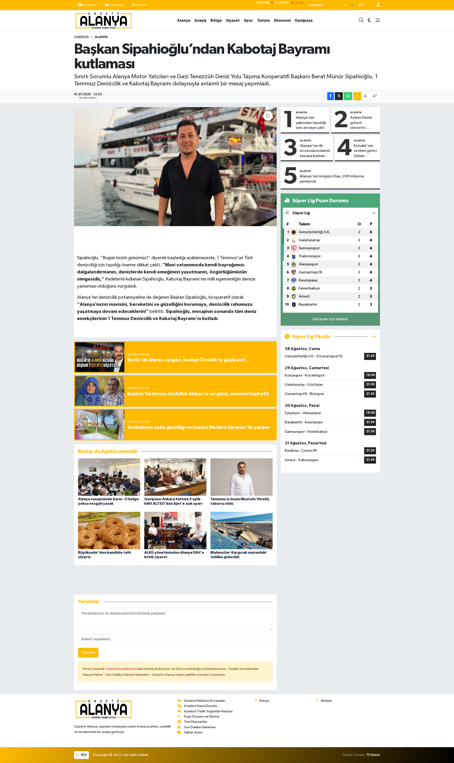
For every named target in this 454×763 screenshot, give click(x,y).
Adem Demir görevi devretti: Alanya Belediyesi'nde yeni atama (363, 123)
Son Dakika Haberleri (200, 727)
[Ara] (361, 21)
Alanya (183, 20)
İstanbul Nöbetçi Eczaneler (204, 700)
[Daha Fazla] (357, 96)
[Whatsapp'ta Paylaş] (348, 96)
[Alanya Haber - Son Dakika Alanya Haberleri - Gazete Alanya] (103, 20)
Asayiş (200, 20)
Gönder (88, 653)
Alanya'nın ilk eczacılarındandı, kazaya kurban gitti (315, 151)
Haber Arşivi (193, 732)
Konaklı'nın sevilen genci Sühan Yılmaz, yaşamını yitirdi (365, 151)
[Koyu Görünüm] (370, 21)
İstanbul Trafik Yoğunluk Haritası (208, 711)
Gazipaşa (304, 20)
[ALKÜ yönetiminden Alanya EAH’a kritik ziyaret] (175, 530)
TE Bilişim (373, 755)
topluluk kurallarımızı (121, 669)
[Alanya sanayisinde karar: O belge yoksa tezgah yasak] (109, 477)
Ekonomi (282, 20)
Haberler (81, 37)
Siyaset (233, 20)
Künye (264, 700)
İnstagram (89, 5)
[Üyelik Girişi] (376, 5)
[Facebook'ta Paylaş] (330, 96)
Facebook (116, 5)
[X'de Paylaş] (339, 96)
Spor (248, 20)
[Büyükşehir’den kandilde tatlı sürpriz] (109, 530)
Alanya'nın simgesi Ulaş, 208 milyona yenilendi (332, 178)
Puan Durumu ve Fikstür (201, 716)
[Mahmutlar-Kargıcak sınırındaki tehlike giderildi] (241, 530)
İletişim (326, 700)
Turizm (263, 20)
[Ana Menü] (377, 21)
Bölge (216, 20)
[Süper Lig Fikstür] (373, 337)
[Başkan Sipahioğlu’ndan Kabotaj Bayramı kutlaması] (175, 166)
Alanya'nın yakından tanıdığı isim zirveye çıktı (311, 123)
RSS (83, 755)
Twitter (140, 5)
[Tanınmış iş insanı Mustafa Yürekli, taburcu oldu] (241, 477)
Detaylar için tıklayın (330, 319)
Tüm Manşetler (195, 722)
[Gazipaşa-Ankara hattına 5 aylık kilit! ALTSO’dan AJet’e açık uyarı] (175, 477)
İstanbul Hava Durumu (200, 706)
